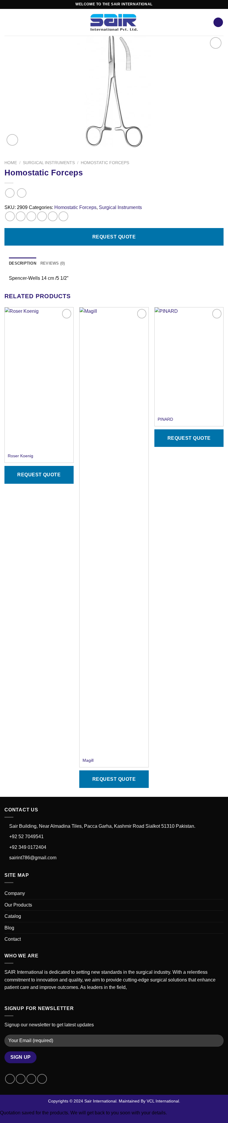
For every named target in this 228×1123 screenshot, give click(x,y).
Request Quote (114, 236)
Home (10, 163)
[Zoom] (12, 140)
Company (14, 893)
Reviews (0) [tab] (52, 263)
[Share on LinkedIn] (63, 216)
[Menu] (8, 22)
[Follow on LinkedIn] (42, 1079)
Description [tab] (22, 263)
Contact (12, 939)
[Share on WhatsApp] (10, 216)
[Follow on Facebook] (10, 1079)
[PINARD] (189, 355)
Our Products (18, 904)
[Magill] (114, 530)
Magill (88, 760)
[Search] (218, 22)
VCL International (163, 1101)
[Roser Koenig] (39, 378)
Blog (9, 927)
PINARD (165, 419)
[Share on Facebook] (21, 216)
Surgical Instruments (49, 163)
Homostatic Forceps (105, 163)
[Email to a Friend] (42, 216)
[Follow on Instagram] (21, 1079)
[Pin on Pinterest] (53, 216)
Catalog (12, 916)
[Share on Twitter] (31, 216)
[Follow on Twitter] (31, 1079)
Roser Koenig (20, 455)
